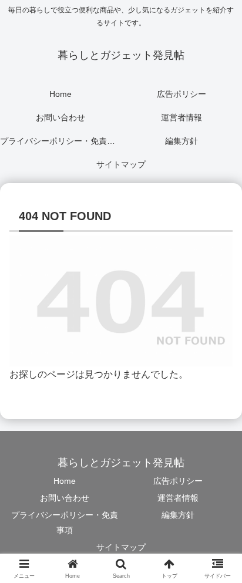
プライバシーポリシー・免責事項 (64, 522)
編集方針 (178, 515)
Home (64, 481)
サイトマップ (121, 547)
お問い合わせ (64, 498)
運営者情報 (178, 498)
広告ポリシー (178, 481)
